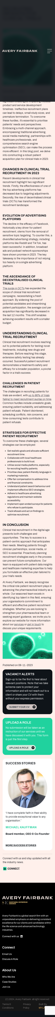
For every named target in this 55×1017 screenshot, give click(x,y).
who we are (8, 977)
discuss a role (10, 959)
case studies (9, 982)
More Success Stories (21, 845)
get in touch (34, 624)
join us (6, 987)
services (19, 624)
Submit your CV (19, 707)
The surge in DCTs (13, 288)
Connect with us (10, 936)
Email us (7, 954)
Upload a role (18, 747)
